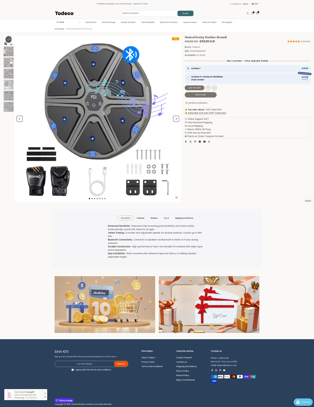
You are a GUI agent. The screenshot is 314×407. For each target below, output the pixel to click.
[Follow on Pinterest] (220, 370)
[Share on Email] (204, 142)
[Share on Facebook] (186, 142)
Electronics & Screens (168, 22)
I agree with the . (93, 369)
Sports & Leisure (189, 22)
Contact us (236, 4)
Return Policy (182, 371)
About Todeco (148, 357)
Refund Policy (182, 375)
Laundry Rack (90, 22)
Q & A (166, 218)
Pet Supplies (227, 22)
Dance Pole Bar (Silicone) (25, 395)
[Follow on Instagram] (216, 370)
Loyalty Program (184, 357)
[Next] (176, 119)
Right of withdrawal (185, 380)
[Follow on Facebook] (212, 370)
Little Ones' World (209, 22)
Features (140, 218)
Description (126, 218)
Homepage (59, 29)
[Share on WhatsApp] (209, 142)
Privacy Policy (148, 362)
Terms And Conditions (152, 366)
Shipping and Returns (184, 218)
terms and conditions (100, 369)
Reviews (154, 218)
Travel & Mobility (147, 22)
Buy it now (200, 95)
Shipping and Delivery (186, 366)
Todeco (196, 47)
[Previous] (20, 119)
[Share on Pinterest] (195, 142)
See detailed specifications (196, 102)
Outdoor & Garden (128, 22)
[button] (293, 41)
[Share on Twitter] (190, 142)
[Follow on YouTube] (224, 370)
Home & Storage (108, 22)
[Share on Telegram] (200, 142)
